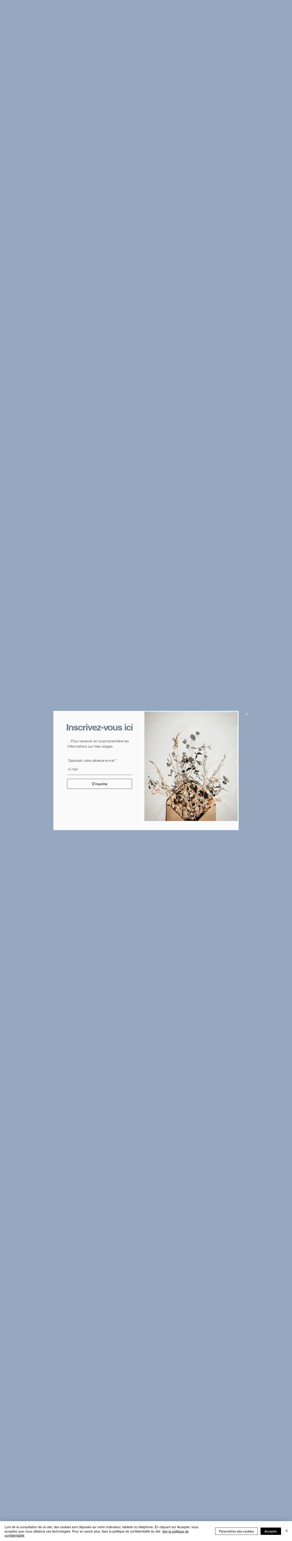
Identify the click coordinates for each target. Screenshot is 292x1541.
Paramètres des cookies (236, 1531)
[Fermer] (286, 1531)
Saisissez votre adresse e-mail (91, 760)
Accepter (270, 1531)
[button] (247, 714)
